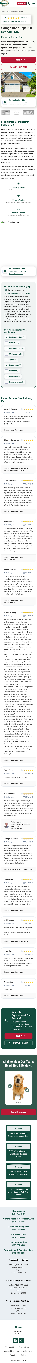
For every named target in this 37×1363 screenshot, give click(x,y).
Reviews (3, 11)
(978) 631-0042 (18, 1229)
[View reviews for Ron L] (6, 825)
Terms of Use (11, 1347)
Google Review (15, 1340)
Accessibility (8, 1351)
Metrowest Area (12, 11)
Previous (9, 1088)
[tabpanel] (18, 1087)
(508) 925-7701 (18, 1222)
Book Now (20, 60)
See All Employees (18, 1112)
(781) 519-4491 (18, 1253)
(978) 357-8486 (18, 1245)
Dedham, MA (10, 412)
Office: (18, 1265)
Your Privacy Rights (18, 1355)
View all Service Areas (16, 274)
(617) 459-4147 (18, 1214)
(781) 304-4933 (20, 67)
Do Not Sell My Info (24, 1351)
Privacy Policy (24, 1347)
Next (27, 1088)
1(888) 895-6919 (20, 1043)
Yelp (21, 1340)
